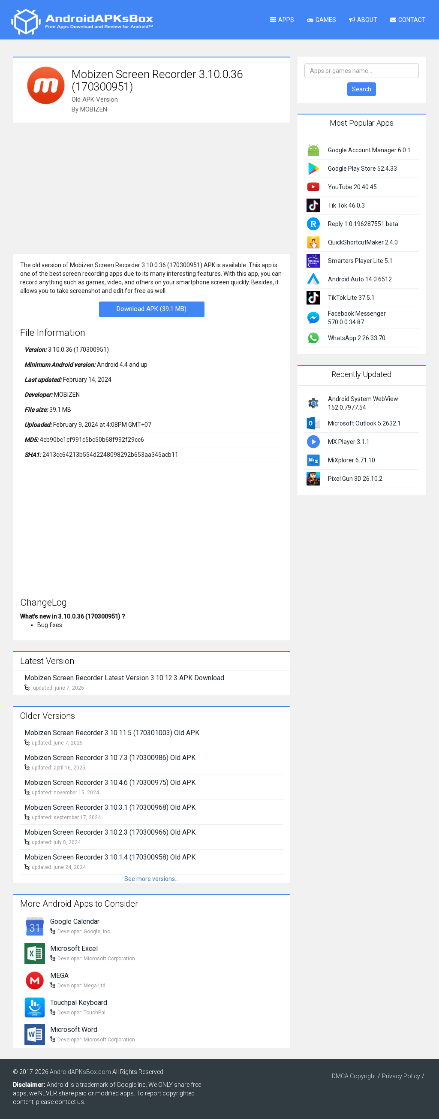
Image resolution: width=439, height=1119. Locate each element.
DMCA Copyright (354, 1076)
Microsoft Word (73, 1029)
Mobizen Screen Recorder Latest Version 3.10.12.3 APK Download (124, 678)
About (367, 19)
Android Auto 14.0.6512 (360, 279)
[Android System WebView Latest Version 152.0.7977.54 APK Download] (313, 402)
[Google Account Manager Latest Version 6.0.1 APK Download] (313, 149)
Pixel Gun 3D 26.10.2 (355, 478)
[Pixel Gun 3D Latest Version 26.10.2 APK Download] (313, 477)
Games (326, 19)
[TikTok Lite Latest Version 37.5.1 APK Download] (313, 297)
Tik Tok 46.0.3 (346, 205)
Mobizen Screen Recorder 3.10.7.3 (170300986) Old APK (109, 758)
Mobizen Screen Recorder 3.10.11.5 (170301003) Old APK (111, 733)
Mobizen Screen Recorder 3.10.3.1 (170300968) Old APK (109, 807)
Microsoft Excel (74, 948)
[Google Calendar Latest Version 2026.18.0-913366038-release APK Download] (34, 926)
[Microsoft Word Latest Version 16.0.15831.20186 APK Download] (34, 1034)
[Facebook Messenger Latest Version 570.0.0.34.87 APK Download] (313, 317)
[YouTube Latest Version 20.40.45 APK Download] (313, 186)
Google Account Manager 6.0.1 (369, 150)
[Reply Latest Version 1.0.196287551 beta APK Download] (313, 223)
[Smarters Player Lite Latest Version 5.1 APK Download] (313, 260)
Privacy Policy (401, 1076)
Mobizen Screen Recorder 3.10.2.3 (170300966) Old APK (109, 832)
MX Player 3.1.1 (349, 441)
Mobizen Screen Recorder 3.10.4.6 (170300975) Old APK (109, 782)
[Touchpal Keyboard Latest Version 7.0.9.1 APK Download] (34, 1007)
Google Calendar (74, 921)
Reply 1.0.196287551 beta (363, 223)
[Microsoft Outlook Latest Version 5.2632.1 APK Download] (313, 422)
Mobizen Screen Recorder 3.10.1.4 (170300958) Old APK (109, 857)
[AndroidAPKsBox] (82, 21)
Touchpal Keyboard (78, 1002)
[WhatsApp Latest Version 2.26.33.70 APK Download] (313, 337)
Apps (286, 19)
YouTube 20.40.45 (352, 187)
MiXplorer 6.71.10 (351, 460)
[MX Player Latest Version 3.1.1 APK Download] (313, 440)
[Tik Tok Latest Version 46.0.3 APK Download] (313, 205)
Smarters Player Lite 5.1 (360, 260)
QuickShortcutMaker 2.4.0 (363, 242)
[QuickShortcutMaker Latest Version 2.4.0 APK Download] (313, 241)
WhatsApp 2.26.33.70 (356, 338)
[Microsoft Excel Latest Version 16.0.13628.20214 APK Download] (34, 953)
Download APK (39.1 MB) (151, 309)
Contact (412, 19)
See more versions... (151, 878)
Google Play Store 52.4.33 (362, 168)
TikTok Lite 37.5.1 (351, 297)
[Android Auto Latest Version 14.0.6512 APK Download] (313, 278)
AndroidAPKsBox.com (80, 1071)
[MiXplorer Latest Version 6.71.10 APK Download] (313, 459)
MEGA (59, 975)
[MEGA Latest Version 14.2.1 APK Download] (34, 980)
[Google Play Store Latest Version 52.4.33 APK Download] (313, 168)
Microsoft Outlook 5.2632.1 (364, 423)
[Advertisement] (151, 187)
